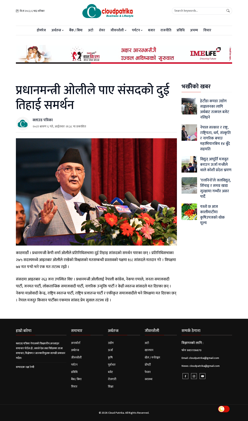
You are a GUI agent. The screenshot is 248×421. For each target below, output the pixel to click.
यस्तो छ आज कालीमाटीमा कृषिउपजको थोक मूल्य (212, 214)
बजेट (110, 372)
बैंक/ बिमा (76, 379)
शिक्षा (110, 386)
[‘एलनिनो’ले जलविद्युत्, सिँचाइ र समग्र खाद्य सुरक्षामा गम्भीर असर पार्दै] (189, 185)
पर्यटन (136, 30)
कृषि (110, 357)
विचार (207, 30)
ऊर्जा (110, 350)
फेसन (148, 372)
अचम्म (194, 30)
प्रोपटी (148, 364)
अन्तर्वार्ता (75, 343)
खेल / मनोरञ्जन (152, 357)
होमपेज (41, 30)
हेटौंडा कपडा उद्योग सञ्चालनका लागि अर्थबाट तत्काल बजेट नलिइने (214, 109)
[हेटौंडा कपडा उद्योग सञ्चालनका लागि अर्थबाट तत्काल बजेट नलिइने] (189, 106)
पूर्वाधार (111, 364)
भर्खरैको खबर (196, 86)
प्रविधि (181, 30)
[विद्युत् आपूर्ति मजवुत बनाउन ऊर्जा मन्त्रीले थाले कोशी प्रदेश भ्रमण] (189, 164)
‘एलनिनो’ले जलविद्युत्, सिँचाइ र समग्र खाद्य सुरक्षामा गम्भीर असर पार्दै (215, 188)
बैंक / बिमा (76, 30)
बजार (151, 30)
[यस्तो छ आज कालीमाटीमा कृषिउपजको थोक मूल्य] (189, 211)
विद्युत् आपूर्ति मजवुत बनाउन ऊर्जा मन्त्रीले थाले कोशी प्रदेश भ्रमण (215, 164)
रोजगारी (112, 379)
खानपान (149, 350)
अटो (90, 30)
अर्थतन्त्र (56, 30)
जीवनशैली (117, 30)
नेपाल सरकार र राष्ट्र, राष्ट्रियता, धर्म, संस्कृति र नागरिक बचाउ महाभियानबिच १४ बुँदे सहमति (215, 138)
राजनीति (165, 30)
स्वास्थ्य (148, 379)
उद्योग (111, 343)
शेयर (102, 30)
